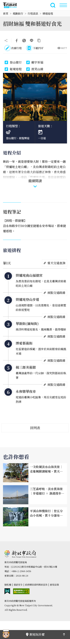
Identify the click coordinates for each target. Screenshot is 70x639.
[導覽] (63, 5)
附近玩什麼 (37, 634)
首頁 (5, 13)
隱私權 (7, 584)
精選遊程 (48, 13)
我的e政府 (7, 591)
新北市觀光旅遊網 (12, 5)
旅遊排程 (12, 250)
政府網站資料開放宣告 (36, 584)
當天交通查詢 (56, 263)
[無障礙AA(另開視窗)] (21, 591)
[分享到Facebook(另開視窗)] (16, 40)
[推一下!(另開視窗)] (24, 40)
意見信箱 (54, 584)
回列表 (35, 427)
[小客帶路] (6, 634)
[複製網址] (39, 40)
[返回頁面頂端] (64, 634)
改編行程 (16, 48)
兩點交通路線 (56, 293)
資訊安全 (18, 584)
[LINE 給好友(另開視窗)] (31, 40)
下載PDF (38, 48)
